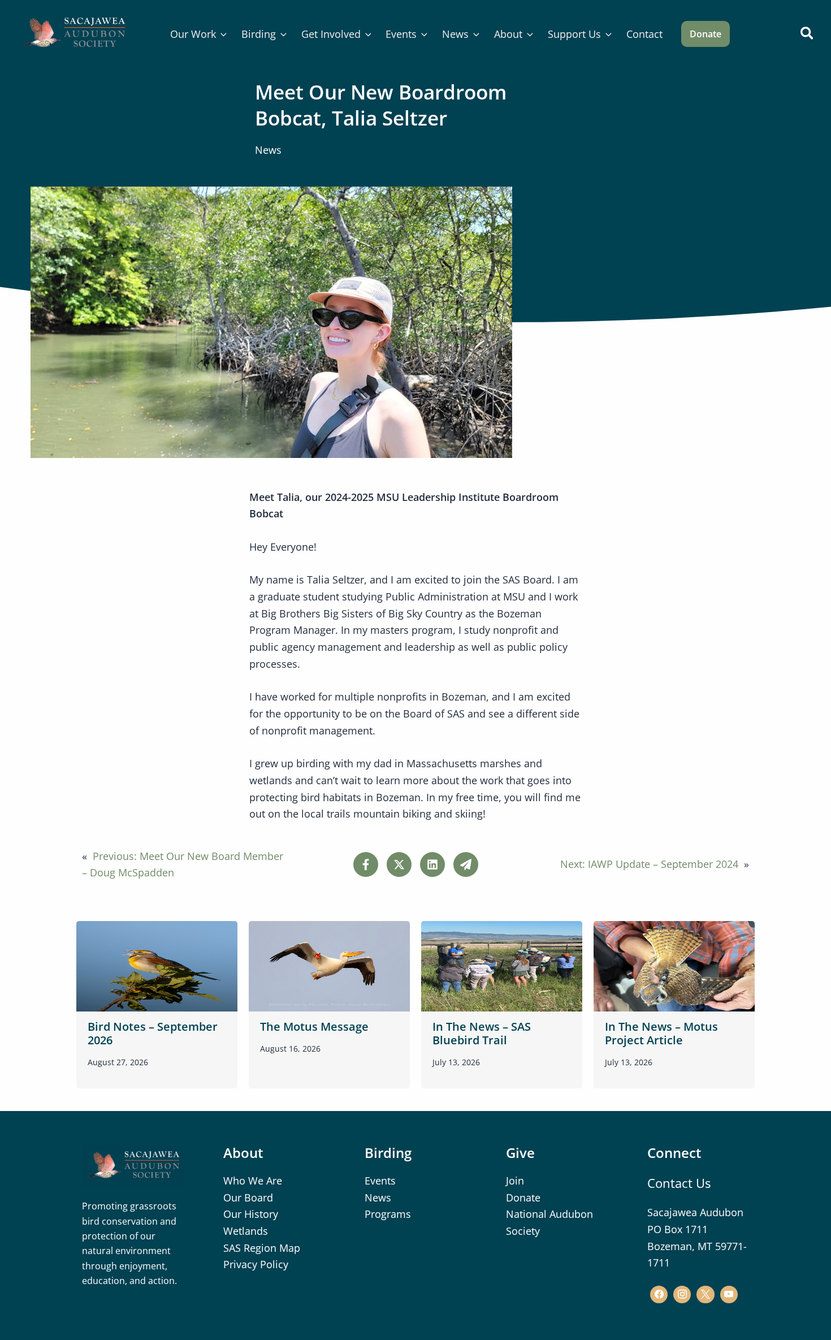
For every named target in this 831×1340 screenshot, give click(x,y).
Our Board (248, 1197)
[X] (705, 1294)
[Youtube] (729, 1294)
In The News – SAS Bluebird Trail (481, 1033)
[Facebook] (658, 1294)
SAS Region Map (261, 1248)
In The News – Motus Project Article (661, 1033)
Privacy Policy (255, 1264)
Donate (523, 1197)
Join (515, 1180)
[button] (221, 34)
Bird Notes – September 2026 (153, 1033)
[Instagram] (682, 1294)
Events (380, 1180)
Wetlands (245, 1231)
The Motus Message (314, 1026)
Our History (250, 1214)
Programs (388, 1214)
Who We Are (252, 1180)
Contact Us (679, 1182)
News (268, 150)
